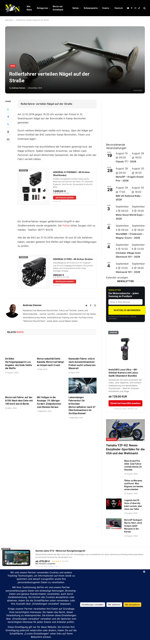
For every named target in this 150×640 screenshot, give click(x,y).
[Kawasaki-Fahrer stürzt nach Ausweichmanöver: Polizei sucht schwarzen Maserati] (83, 347)
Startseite (9, 20)
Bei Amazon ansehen (45, 564)
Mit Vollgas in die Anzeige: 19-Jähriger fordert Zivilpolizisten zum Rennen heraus (49, 402)
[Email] (8, 139)
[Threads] (8, 132)
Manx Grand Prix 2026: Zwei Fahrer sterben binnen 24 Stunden (133, 465)
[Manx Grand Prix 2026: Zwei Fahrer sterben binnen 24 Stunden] (114, 464)
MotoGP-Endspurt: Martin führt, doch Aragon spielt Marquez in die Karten (133, 526)
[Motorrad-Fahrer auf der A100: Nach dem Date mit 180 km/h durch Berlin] (19, 385)
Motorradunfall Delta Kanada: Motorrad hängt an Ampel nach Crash (50, 362)
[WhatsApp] (8, 109)
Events (105, 8)
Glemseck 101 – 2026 (128, 271)
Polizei (66, 225)
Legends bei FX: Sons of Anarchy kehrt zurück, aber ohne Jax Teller (133, 504)
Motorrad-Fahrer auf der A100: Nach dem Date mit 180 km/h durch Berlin (19, 400)
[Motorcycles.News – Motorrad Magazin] (12, 8)
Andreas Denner (18, 88)
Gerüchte (111, 439)
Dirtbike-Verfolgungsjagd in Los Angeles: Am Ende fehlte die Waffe (18, 363)
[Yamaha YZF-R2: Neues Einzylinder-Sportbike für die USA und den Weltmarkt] (125, 430)
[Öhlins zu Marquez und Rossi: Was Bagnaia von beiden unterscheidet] (114, 484)
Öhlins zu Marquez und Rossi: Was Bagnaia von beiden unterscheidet (133, 485)
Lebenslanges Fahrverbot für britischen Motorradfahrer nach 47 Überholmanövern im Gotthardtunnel (82, 405)
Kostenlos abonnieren (127, 310)
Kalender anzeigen (117, 277)
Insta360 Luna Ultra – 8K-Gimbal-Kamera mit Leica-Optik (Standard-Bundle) (124, 372)
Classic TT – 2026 (126, 161)
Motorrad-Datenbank (58, 8)
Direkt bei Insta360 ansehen (125, 403)
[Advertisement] (128, 118)
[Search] (144, 8)
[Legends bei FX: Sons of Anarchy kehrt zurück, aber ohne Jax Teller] (114, 504)
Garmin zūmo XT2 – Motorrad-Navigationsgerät (60, 550)
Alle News (29, 8)
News (12, 66)
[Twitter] (8, 124)
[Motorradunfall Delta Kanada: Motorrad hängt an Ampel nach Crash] (51, 347)
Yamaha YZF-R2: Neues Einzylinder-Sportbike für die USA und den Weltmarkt (125, 449)
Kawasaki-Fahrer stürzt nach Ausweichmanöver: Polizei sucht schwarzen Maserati (82, 363)
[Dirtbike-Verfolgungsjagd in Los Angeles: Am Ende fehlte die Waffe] (19, 347)
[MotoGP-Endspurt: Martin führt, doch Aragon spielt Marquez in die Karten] (114, 523)
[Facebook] (8, 117)
